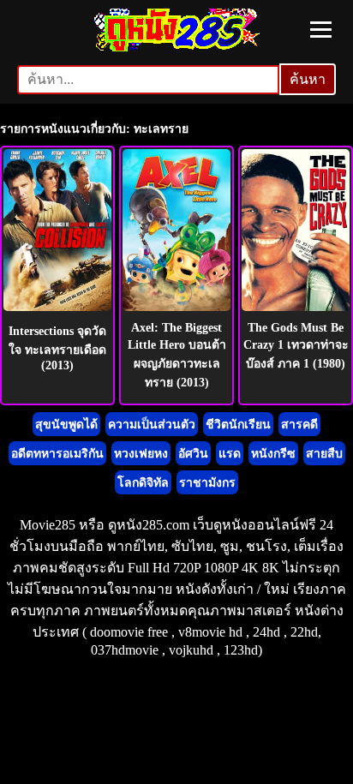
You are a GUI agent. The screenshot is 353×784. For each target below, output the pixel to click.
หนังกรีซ (273, 453)
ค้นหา (308, 79)
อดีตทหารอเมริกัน (57, 453)
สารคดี (299, 424)
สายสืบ (324, 453)
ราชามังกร (207, 482)
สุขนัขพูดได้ (66, 424)
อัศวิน (193, 453)
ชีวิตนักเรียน (238, 424)
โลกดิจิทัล (143, 482)
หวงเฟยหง (141, 453)
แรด (229, 453)
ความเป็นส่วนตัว (151, 424)
